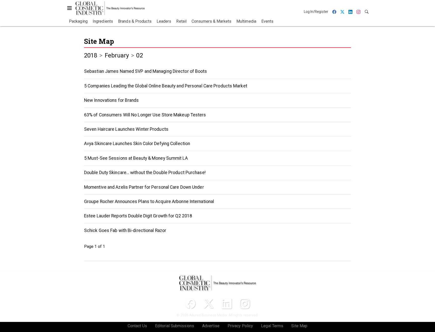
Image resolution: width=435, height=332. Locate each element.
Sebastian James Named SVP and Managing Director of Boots (145, 71)
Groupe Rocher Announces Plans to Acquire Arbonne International (149, 201)
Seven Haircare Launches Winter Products (126, 129)
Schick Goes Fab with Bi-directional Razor (125, 230)
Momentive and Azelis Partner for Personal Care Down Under (144, 187)
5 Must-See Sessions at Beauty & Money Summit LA (136, 158)
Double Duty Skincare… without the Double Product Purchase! (145, 172)
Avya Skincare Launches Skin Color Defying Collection (137, 143)
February (117, 55)
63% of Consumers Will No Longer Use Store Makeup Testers (145, 114)
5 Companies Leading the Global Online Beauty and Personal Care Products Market (165, 85)
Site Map (99, 41)
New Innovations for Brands (111, 100)
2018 (90, 55)
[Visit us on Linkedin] (227, 303)
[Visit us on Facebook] (190, 303)
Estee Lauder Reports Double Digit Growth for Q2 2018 (138, 215)
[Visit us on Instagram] (245, 303)
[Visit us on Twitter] (208, 303)
